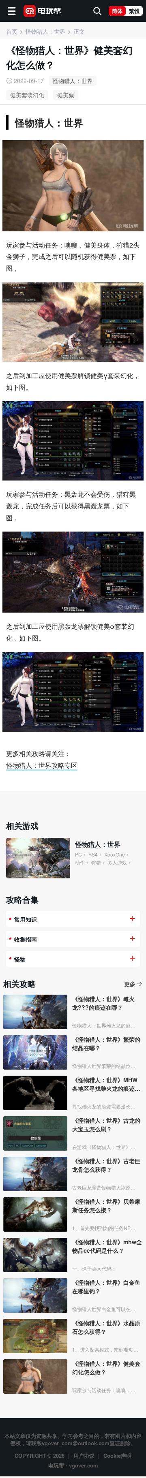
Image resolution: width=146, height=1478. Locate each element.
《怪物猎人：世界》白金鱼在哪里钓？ (106, 1286)
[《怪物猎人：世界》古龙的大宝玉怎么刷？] (35, 1133)
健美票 (65, 95)
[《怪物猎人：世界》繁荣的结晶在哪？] (35, 1052)
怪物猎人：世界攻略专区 (41, 765)
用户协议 (83, 1455)
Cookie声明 (117, 1455)
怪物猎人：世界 (72, 81)
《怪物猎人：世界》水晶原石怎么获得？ (106, 1327)
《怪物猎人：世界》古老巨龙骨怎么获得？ (106, 1165)
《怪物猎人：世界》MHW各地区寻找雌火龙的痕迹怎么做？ (106, 1084)
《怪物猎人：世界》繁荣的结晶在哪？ (106, 1043)
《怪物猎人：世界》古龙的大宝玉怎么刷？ (106, 1124)
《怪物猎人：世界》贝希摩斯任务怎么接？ (106, 1205)
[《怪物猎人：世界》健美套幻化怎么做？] (35, 1376)
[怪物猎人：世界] (38, 858)
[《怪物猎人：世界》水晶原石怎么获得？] (35, 1336)
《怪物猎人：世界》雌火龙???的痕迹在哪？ (103, 1003)
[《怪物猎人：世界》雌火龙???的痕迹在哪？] (35, 1012)
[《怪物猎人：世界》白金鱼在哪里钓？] (35, 1295)
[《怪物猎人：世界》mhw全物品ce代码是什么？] (35, 1255)
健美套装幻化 (27, 95)
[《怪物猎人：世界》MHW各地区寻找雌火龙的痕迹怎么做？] (35, 1093)
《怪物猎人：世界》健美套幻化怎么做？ (106, 1367)
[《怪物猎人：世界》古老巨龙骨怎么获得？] (35, 1174)
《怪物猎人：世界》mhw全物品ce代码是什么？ (107, 1246)
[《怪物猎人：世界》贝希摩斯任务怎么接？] (35, 1214)
